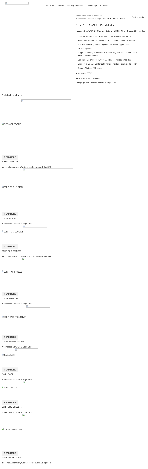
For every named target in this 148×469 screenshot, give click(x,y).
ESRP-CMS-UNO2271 (12, 407)
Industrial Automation (92, 16)
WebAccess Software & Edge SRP (91, 19)
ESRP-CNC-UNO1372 (12, 218)
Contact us (133, 6)
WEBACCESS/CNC (10, 162)
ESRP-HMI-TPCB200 (11, 457)
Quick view (5, 152)
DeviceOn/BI (7, 374)
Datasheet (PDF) (84, 73)
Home (79, 16)
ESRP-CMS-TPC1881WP (13, 341)
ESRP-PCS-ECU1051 (11, 251)
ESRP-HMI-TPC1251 (11, 298)
